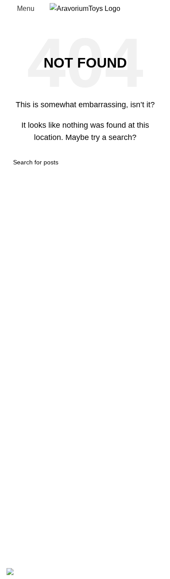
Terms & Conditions (37, 491)
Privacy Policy (29, 459)
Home (16, 349)
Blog (14, 398)
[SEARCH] (153, 162)
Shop (15, 365)
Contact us (23, 430)
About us (20, 414)
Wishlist (19, 381)
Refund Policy (28, 475)
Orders (17, 524)
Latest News (26, 507)
